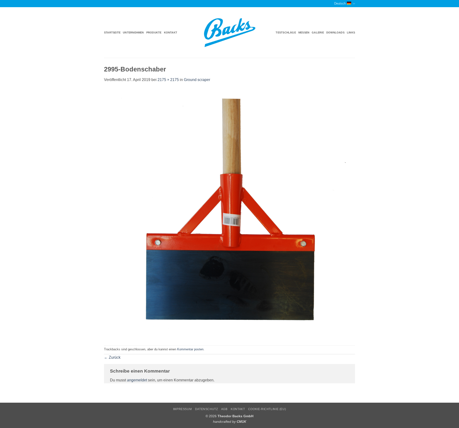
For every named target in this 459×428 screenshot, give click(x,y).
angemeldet (137, 380)
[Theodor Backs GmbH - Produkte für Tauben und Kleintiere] (229, 33)
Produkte (154, 32)
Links (351, 32)
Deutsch (340, 3)
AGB (224, 409)
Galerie (318, 32)
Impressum (182, 409)
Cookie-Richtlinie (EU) (267, 409)
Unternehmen (133, 32)
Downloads (335, 32)
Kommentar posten (190, 349)
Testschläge (286, 32)
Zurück (112, 357)
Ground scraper (197, 80)
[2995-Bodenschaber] (229, 214)
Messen (303, 32)
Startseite (112, 32)
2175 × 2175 (168, 80)
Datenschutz (206, 409)
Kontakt (170, 32)
